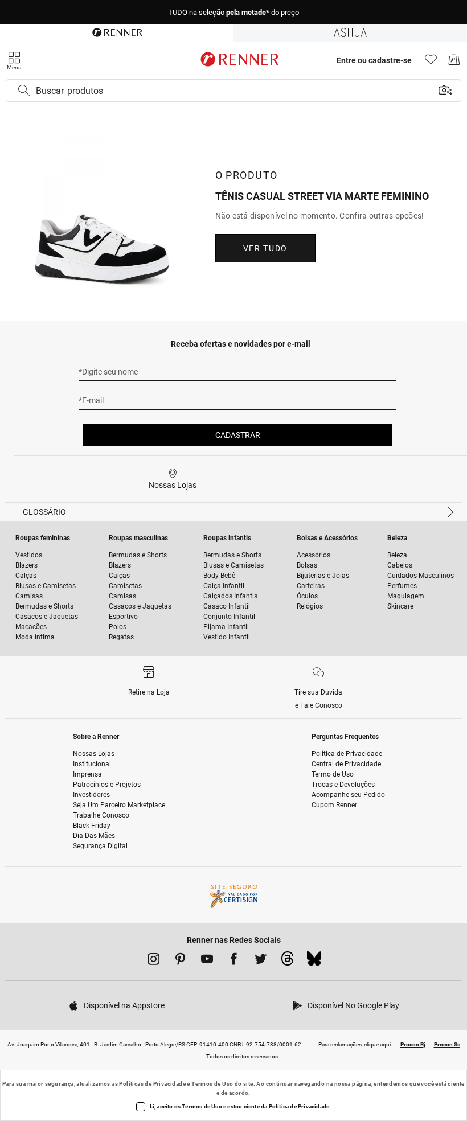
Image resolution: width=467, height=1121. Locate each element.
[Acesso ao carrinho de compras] (454, 62)
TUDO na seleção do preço (233, 12)
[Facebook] (234, 961)
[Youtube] (207, 961)
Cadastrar (237, 435)
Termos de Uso (212, 1084)
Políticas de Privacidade (152, 1084)
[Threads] (287, 961)
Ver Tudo (265, 248)
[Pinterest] (180, 961)
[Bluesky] (314, 961)
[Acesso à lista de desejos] (431, 62)
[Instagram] (153, 961)
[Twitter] (260, 961)
